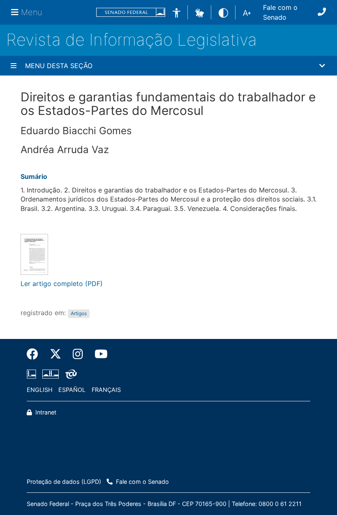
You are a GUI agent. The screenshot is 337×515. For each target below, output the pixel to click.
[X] (55, 354)
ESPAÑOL (71, 389)
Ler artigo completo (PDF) (62, 283)
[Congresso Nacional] (50, 374)
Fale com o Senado (280, 12)
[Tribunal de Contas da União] (69, 374)
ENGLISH (40, 389)
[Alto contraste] (223, 12)
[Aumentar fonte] (246, 12)
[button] (199, 12)
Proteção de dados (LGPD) (64, 481)
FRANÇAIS (106, 389)
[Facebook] (35, 354)
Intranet (45, 412)
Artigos (79, 313)
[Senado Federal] (130, 12)
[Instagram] (78, 354)
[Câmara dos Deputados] (33, 374)
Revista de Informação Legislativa (131, 40)
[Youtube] (98, 354)
